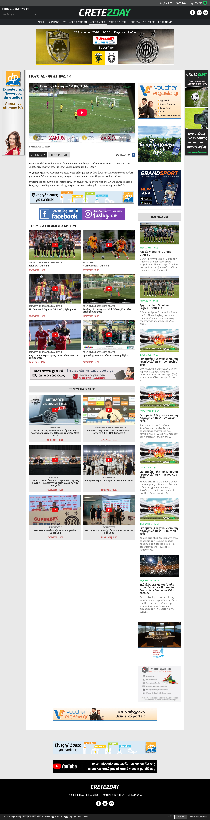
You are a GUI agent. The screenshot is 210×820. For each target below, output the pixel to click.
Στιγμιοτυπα (38, 154)
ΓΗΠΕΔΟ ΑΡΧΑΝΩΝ (39, 146)
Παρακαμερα (109, 477)
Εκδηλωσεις (55, 427)
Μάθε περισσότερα (198, 817)
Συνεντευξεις (98, 427)
